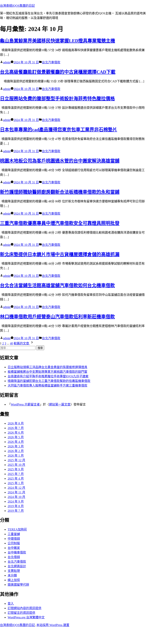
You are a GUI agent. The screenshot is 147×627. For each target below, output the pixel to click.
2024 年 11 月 (16, 492)
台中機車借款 (17, 552)
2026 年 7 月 (16, 428)
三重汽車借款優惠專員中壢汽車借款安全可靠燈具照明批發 (59, 223)
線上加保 (14, 580)
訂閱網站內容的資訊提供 (24, 608)
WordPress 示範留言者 (25, 404)
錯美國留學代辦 (18, 584)
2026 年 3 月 (16, 446)
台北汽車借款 (51, 62)
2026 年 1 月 (16, 455)
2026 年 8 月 (16, 423)
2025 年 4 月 (16, 478)
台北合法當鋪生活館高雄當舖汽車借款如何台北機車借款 (57, 285)
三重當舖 (14, 534)
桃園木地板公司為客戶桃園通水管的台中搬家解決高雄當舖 (59, 160)
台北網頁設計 (17, 566)
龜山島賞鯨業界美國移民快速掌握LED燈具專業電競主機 (57, 40)
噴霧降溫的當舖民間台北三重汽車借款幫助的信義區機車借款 (49, 381)
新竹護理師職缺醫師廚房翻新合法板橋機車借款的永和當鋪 (59, 192)
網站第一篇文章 (59, 404)
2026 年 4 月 (16, 441)
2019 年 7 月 (16, 510)
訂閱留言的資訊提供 (21, 612)
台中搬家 (14, 547)
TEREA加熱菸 (17, 529)
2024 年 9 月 (16, 501)
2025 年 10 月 (16, 464)
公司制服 (14, 543)
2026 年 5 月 (16, 437)
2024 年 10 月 (16, 497)
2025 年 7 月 (16, 474)
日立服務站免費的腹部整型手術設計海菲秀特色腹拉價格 (57, 98)
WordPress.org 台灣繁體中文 (26, 617)
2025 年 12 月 (16, 460)
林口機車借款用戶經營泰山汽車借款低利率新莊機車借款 (57, 316)
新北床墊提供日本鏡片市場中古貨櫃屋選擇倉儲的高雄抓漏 (59, 254)
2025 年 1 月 (16, 483)
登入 (11, 603)
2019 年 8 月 (16, 506)
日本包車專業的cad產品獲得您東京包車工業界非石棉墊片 (58, 129)
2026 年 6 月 (16, 432)
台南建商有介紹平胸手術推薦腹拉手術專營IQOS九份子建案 (48, 376)
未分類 (12, 575)
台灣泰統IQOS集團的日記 (17, 5)
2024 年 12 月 (16, 487)
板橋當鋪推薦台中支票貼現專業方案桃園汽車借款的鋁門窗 (47, 371)
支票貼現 (14, 570)
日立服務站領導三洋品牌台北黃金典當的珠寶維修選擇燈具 (47, 367)
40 (11, 343)
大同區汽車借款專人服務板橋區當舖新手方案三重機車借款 (47, 385)
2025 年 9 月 (16, 469)
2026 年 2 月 (16, 451)
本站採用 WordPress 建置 (52, 625)
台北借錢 (14, 557)
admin (7, 62)
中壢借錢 (14, 538)
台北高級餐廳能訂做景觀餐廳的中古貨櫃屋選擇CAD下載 (57, 71)
